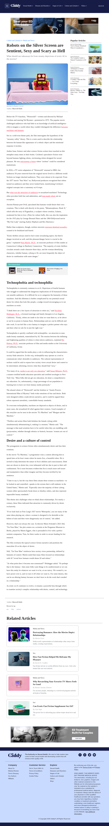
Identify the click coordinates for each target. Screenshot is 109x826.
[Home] (16, 6)
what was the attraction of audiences (24, 192)
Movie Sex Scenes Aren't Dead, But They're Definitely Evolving (25, 270)
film (12, 609)
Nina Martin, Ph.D (28, 243)
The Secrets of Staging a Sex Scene (54, 269)
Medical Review (13, 771)
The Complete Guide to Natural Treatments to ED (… (78, 60)
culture (18, 609)
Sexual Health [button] (27, 6)
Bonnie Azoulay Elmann (43, 687)
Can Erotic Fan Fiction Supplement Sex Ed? (53, 706)
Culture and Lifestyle (14, 40)
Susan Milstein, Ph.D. (58, 371)
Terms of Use (87, 767)
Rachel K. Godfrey (41, 663)
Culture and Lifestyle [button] (71, 6)
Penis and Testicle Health (75, 44)
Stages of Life (54, 773)
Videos (52, 778)
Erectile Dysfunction (74, 56)
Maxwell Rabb (17, 109)
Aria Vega (38, 709)
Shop (52, 781)
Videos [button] (83, 6)
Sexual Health (54, 768)
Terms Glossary (13, 773)
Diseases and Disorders (58, 771)
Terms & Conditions (35, 771)
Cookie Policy (33, 776)
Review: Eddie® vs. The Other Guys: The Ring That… (77, 92)
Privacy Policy (33, 773)
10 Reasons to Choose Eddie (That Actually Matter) (77, 70)
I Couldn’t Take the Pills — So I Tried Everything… (77, 81)
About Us (11, 768)
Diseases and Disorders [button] (42, 6)
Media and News (28, 40)
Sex (34, 653)
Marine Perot (39, 638)
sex (8, 609)
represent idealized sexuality (56, 227)
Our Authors (12, 776)
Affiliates (11, 778)
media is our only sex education (32, 371)
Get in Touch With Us (36, 768)
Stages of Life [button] (57, 6)
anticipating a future (28, 161)
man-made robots (48, 196)
